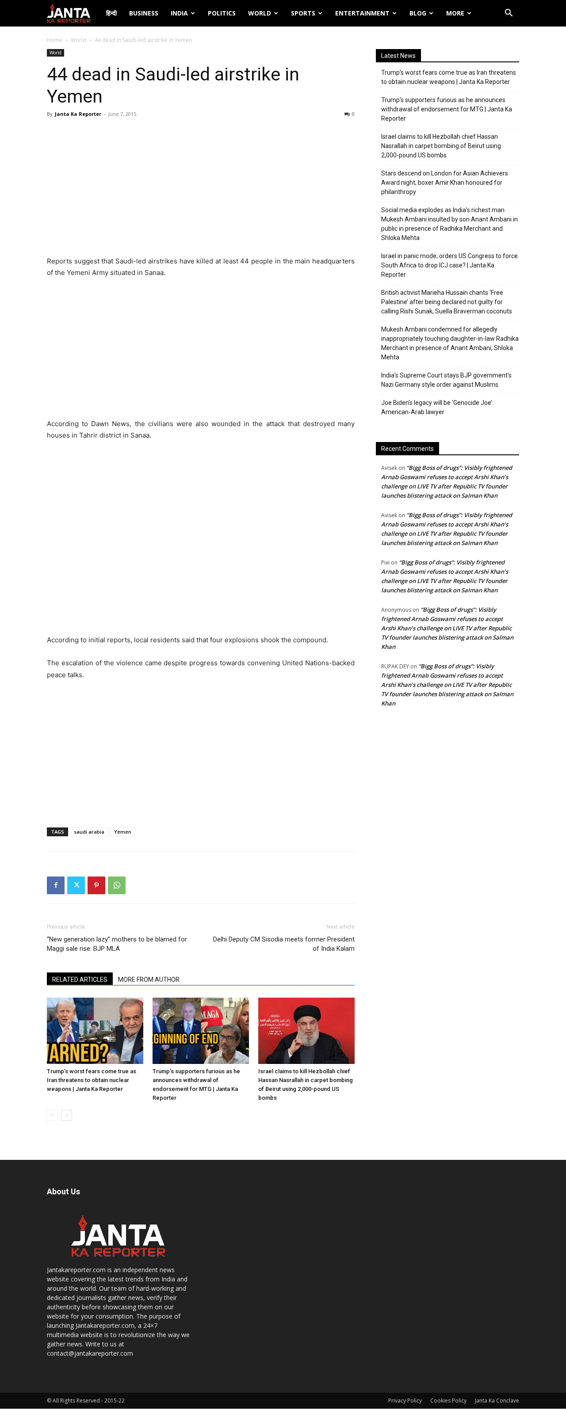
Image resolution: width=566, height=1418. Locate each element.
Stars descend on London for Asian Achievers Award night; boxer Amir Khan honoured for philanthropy (444, 182)
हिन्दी (111, 13)
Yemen (122, 831)
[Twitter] (76, 885)
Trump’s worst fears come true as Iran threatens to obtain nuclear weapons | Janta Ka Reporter (91, 1080)
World (259, 13)
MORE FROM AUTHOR (149, 979)
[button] (508, 14)
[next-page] (66, 1115)
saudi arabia (89, 831)
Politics (222, 13)
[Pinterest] (96, 885)
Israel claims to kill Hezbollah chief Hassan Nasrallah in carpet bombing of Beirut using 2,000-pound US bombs (441, 146)
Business (143, 13)
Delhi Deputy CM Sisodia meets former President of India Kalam (284, 944)
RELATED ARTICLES (79, 979)
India (179, 13)
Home (54, 40)
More (455, 13)
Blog (417, 13)
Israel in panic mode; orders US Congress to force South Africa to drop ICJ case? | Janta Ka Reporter (449, 265)
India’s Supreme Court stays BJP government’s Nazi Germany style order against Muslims (446, 380)
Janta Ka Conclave (497, 1400)
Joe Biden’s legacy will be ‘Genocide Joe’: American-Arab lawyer (437, 407)
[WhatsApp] (117, 885)
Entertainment (362, 13)
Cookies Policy (448, 1400)
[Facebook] (56, 885)
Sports (303, 13)
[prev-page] (52, 1115)
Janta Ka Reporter (78, 114)
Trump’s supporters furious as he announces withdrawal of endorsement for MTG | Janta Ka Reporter (446, 109)
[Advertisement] (201, 189)
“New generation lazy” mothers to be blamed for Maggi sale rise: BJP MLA (117, 944)
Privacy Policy (405, 1400)
